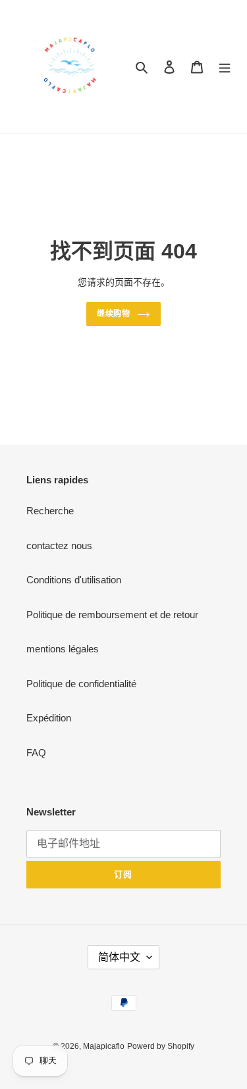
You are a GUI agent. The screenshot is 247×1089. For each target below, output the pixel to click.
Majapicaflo (103, 1046)
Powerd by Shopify (160, 1046)
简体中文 (119, 957)
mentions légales (62, 648)
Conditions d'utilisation (73, 579)
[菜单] (224, 67)
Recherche (50, 510)
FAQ (36, 752)
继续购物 (114, 313)
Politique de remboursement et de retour (112, 614)
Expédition (48, 717)
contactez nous (59, 545)
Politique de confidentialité (81, 683)
